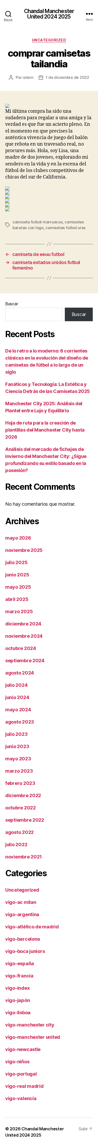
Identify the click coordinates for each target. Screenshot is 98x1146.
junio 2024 (17, 697)
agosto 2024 (19, 673)
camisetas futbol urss (65, 227)
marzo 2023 (19, 771)
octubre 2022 (20, 807)
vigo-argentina (22, 914)
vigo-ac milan (20, 902)
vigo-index (17, 988)
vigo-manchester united (32, 1037)
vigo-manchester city (29, 1025)
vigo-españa (19, 963)
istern (28, 77)
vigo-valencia (21, 1098)
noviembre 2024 (24, 636)
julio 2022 (16, 844)
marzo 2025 (19, 611)
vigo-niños (17, 1061)
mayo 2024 (18, 709)
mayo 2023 (18, 758)
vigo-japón (17, 1000)
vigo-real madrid (24, 1086)
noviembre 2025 (24, 550)
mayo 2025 (18, 587)
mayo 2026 (18, 538)
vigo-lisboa (18, 1012)
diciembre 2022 (23, 795)
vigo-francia (19, 975)
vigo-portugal (21, 1074)
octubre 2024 (20, 648)
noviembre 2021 (23, 857)
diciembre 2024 (23, 623)
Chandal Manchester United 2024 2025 (49, 13)
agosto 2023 (19, 722)
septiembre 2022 (24, 820)
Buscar (11, 303)
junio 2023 (17, 746)
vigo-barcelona (22, 939)
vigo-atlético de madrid (32, 926)
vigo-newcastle (23, 1049)
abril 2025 (16, 599)
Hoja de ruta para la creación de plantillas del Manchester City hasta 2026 (45, 430)
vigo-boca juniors (25, 951)
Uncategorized (49, 40)
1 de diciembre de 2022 (67, 77)
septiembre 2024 (24, 660)
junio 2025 (17, 574)
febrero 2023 (20, 783)
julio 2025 (16, 562)
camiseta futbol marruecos (38, 221)
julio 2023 (16, 734)
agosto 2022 (19, 832)
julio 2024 (16, 685)
